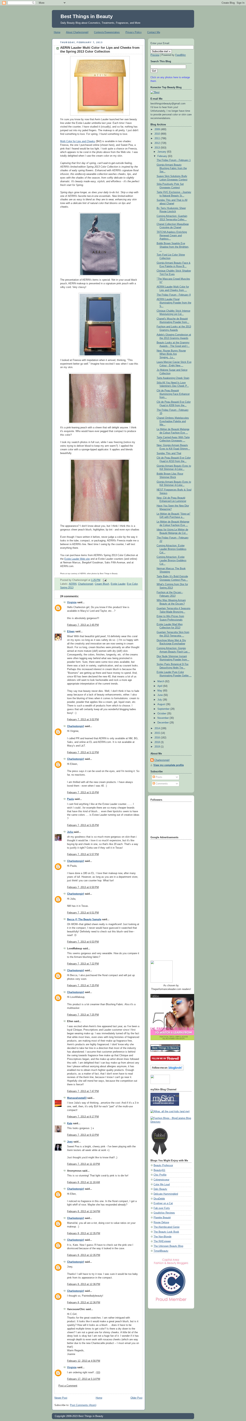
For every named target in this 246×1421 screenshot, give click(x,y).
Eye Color (132, 584)
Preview (154, 55)
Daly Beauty (160, 1189)
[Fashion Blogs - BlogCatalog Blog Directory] (171, 1122)
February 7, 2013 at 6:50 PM (83, 887)
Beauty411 (159, 1170)
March (161, 681)
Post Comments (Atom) (83, 1405)
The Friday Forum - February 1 (174, 160)
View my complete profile (168, 765)
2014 (158, 728)
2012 (158, 143)
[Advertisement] (165, 898)
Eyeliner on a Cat (163, 1203)
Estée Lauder (118, 584)
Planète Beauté (162, 1217)
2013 (158, 147)
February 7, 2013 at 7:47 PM (83, 1091)
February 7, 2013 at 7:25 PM (83, 985)
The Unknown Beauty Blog (168, 1246)
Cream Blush (102, 584)
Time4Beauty (161, 1251)
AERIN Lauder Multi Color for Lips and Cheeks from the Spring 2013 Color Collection (100, 49)
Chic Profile (160, 1175)
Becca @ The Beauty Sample (84, 919)
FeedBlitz (180, 55)
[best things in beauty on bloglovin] (167, 1069)
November (163, 718)
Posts (158, 777)
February (162, 156)
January (162, 151)
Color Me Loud (162, 1184)
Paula (70, 799)
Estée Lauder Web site (77, 559)
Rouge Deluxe (161, 1222)
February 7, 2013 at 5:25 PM (83, 825)
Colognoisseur (161, 1179)
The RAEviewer (162, 1241)
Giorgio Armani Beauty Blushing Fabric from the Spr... (172, 168)
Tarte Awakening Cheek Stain (173, 378)
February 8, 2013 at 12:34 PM (83, 1211)
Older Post (136, 1398)
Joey (70, 1141)
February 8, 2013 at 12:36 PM (83, 1284)
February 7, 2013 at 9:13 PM (83, 1135)
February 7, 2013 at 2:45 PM (83, 625)
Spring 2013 (66, 587)
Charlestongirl (85, 584)
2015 (158, 733)
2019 (158, 746)
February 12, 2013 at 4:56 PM (83, 1361)
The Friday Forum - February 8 (174, 295)
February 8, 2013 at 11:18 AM (83, 1182)
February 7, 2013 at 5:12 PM (83, 752)
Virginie (71, 602)
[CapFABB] (171, 1302)
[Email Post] (104, 580)
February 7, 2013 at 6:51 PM (83, 912)
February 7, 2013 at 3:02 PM (83, 719)
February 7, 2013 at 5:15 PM (83, 792)
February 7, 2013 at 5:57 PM (83, 854)
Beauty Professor (163, 1165)
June (160, 695)
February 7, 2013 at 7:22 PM (83, 963)
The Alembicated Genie (167, 1227)
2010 (158, 134)
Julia (70, 832)
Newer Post (60, 1398)
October (162, 713)
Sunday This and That (169, 453)
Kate (69, 1123)
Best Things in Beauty (87, 16)
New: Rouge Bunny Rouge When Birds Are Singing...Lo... (171, 354)
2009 (158, 129)
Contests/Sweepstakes (107, 32)
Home (57, 32)
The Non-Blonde (162, 1236)
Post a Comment (67, 1385)
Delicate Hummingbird (166, 1194)
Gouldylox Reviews (164, 1212)
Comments (161, 783)
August (161, 704)
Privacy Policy (133, 32)
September (163, 709)
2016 (158, 737)
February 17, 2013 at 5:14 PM (83, 1379)
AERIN (72, 584)
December (163, 722)
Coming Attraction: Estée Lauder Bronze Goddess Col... (171, 549)
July (160, 699)
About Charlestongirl (77, 32)
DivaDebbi (159, 1198)
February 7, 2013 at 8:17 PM (83, 1116)
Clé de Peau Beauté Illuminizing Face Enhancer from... (173, 394)
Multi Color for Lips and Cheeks (77, 141)
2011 (158, 138)
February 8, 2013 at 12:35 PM (83, 1233)
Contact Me (153, 32)
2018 (158, 742)
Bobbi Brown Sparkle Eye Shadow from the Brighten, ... (173, 247)
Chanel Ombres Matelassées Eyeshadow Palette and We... (173, 421)
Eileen (71, 631)
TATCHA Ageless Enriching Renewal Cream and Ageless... (172, 235)
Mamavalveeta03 (76, 1098)
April (160, 686)
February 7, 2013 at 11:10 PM (83, 1164)
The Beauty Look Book (166, 1232)
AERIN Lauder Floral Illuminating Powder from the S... (174, 302)
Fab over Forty (162, 1208)
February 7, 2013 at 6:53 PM (83, 941)
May (160, 690)
